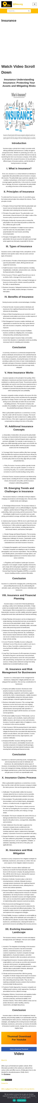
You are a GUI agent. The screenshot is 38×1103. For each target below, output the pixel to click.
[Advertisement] (19, 44)
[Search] (29, 11)
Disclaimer (7, 1074)
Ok (14, 1100)
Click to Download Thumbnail (19, 1049)
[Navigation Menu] (35, 4)
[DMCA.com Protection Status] (6, 1080)
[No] (36, 1097)
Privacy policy (21, 1100)
